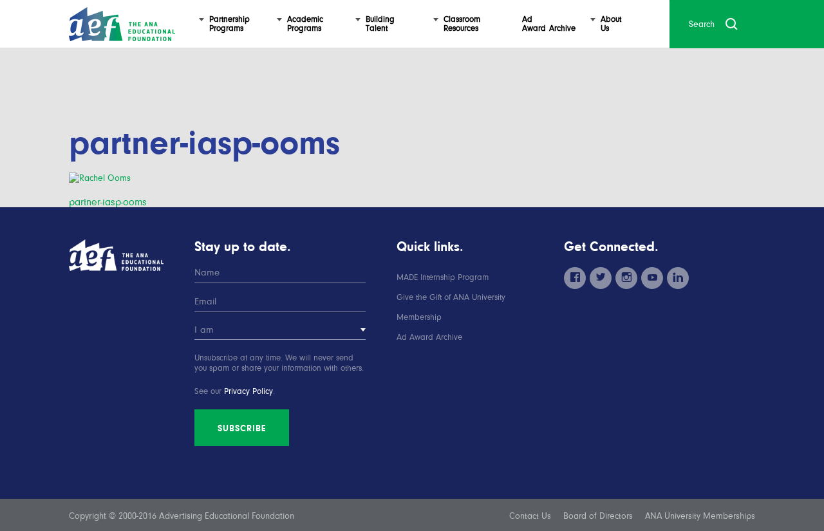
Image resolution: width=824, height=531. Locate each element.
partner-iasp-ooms (108, 202)
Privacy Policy (248, 391)
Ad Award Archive (429, 337)
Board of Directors (598, 516)
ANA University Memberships (700, 516)
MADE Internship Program (443, 277)
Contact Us (530, 516)
